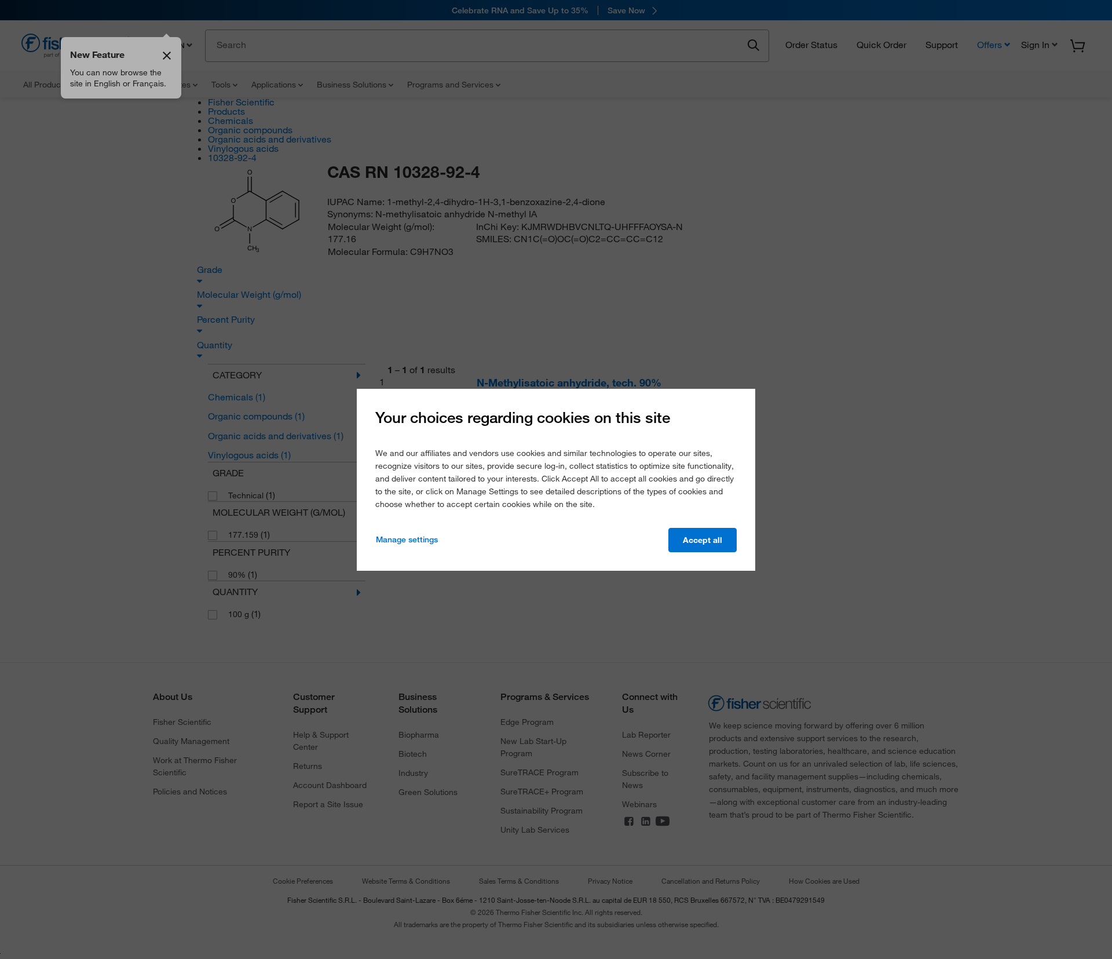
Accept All (702, 540)
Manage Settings (407, 539)
